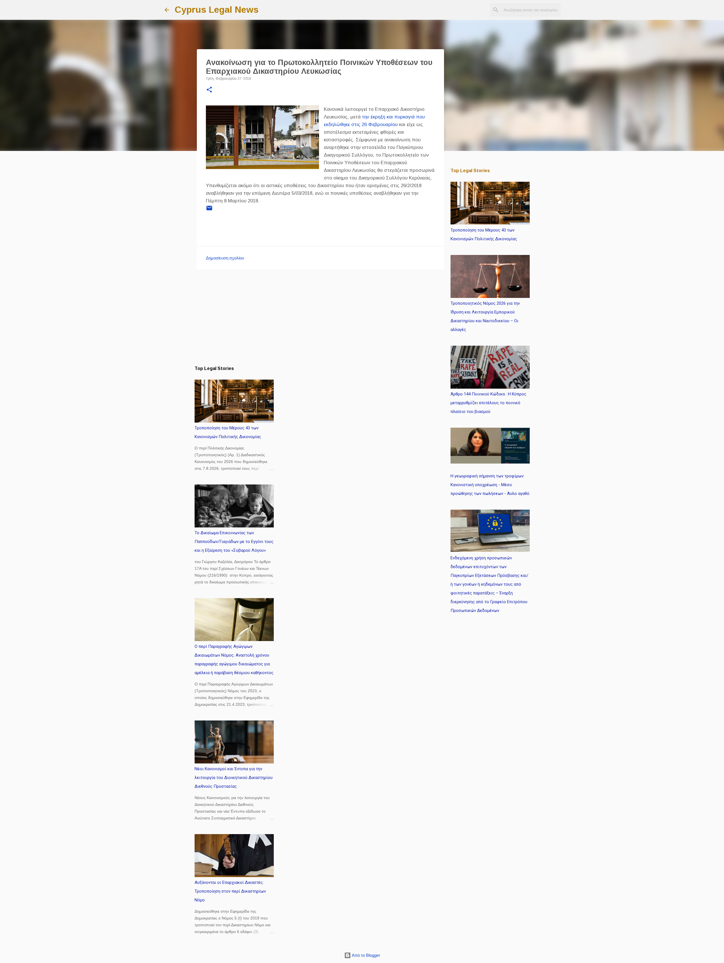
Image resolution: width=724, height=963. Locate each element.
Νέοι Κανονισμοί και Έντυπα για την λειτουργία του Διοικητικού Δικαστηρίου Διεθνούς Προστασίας (234, 777)
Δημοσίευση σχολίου (225, 258)
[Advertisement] (320, 317)
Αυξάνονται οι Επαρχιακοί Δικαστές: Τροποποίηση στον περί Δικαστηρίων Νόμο (230, 891)
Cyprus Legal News (216, 10)
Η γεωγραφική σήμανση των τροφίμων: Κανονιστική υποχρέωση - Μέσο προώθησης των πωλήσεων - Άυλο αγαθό (490, 484)
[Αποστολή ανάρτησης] (209, 210)
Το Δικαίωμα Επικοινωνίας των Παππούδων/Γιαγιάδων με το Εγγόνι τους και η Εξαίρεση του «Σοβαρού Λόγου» (234, 541)
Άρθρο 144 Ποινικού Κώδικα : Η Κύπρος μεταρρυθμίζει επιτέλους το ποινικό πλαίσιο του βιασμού (488, 402)
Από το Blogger (365, 955)
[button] (209, 90)
